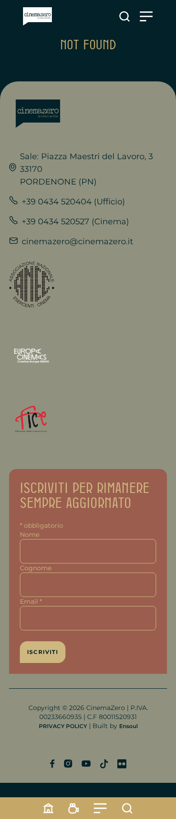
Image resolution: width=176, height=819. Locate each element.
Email (31, 601)
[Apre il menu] (146, 16)
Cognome (35, 568)
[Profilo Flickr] (121, 763)
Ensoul (128, 726)
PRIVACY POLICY (63, 726)
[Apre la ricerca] (124, 16)
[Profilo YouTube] (86, 763)
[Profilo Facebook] (52, 763)
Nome (29, 534)
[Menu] (100, 808)
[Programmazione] (73, 808)
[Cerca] (127, 808)
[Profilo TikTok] (104, 763)
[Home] (48, 808)
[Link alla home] (37, 16)
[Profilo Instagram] (68, 763)
